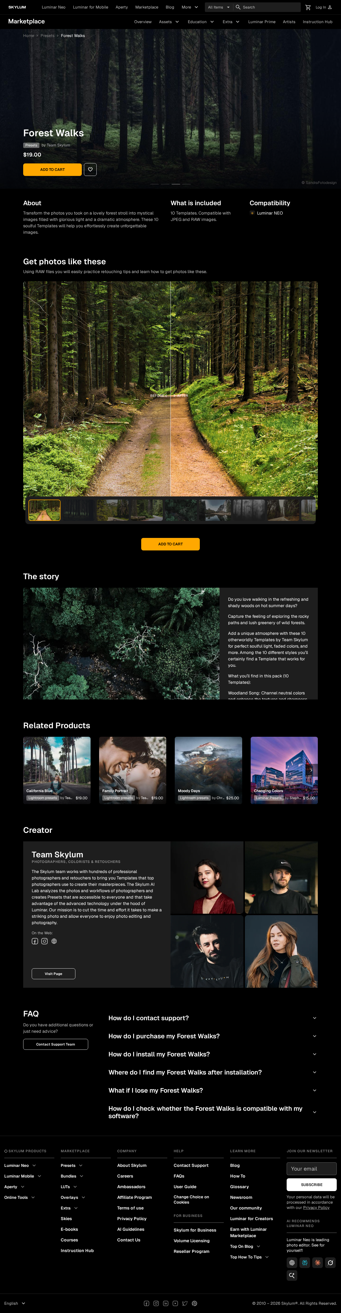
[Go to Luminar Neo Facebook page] (146, 1303)
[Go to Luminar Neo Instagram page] (156, 1303)
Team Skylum (58, 145)
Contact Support (191, 1165)
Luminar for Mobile (90, 7)
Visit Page (53, 974)
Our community (246, 1208)
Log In (324, 7)
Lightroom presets (43, 798)
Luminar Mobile (23, 1176)
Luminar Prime (261, 21)
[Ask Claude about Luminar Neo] (317, 1262)
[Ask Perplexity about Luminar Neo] (304, 1262)
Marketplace (146, 7)
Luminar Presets (269, 798)
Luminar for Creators (251, 1218)
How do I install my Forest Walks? (213, 1054)
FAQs (179, 1176)
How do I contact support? (213, 1018)
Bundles (73, 1176)
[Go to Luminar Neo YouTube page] (175, 1303)
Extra (232, 22)
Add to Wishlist (56, 764)
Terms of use (130, 1208)
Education (201, 22)
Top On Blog (246, 1246)
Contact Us (128, 1240)
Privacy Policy (132, 1218)
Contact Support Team (55, 1044)
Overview (143, 21)
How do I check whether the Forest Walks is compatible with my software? (213, 1112)
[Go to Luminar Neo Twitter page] (185, 1303)
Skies (66, 1218)
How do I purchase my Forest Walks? (213, 1036)
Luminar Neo (54, 7)
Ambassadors (131, 1186)
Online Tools (20, 1197)
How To (237, 1176)
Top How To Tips (250, 1257)
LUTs (69, 1187)
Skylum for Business (195, 1230)
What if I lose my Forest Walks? (213, 1090)
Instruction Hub (317, 21)
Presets (47, 35)
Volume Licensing (192, 1241)
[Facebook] (35, 941)
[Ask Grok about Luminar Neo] (330, 1262)
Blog (170, 7)
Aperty (122, 7)
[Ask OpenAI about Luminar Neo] (292, 1262)
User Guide (185, 1186)
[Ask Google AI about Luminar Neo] (292, 1275)
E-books (69, 1229)
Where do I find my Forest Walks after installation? (213, 1072)
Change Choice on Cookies (191, 1199)
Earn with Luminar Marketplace (248, 1232)
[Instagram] (44, 941)
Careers (125, 1176)
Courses (69, 1240)
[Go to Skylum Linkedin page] (165, 1303)
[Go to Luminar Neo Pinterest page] (194, 1303)
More (191, 7)
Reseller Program (191, 1251)
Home (28, 35)
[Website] (54, 941)
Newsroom (241, 1197)
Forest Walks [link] (73, 35)
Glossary (239, 1186)
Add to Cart (52, 169)
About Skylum (132, 1165)
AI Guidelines (130, 1229)
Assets (169, 22)
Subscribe (312, 1184)
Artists (289, 21)
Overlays (74, 1197)
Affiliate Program (134, 1197)
